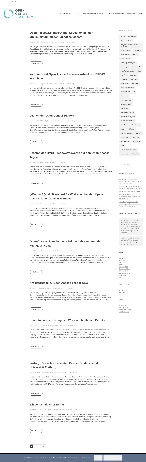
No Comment (59, 42)
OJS (134, 92)
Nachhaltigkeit (125, 92)
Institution (134, 79)
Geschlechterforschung (128, 71)
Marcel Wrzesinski (49, 325)
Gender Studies (136, 67)
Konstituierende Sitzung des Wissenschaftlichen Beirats (67, 320)
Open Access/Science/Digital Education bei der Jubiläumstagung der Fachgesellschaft (130, 181)
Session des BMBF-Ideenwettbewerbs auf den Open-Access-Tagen (130, 197)
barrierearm (132, 36)
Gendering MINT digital (128, 63)
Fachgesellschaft (126, 50)
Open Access (124, 96)
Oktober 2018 (123, 271)
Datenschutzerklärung (112, 458)
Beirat (122, 40)
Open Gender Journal (127, 112)
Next (38, 446)
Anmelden (122, 305)
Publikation (131, 129)
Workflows (135, 154)
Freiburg (134, 54)
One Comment (67, 410)
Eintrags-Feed (123, 308)
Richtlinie (138, 133)
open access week (126, 104)
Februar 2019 (123, 267)
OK (98, 458)
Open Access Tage (126, 100)
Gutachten (124, 75)
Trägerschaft (135, 137)
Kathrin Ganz (47, 42)
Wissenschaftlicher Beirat (47, 404)
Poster (123, 129)
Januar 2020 (123, 258)
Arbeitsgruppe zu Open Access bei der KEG (59, 282)
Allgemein (123, 290)
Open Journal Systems (127, 121)
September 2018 (124, 273)
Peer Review (135, 125)
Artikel (123, 36)
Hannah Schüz (52, 121)
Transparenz (124, 137)
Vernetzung (136, 141)
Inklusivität (124, 79)
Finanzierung (125, 54)
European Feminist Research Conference (129, 45)
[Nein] (144, 458)
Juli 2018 (122, 277)
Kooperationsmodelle (127, 88)
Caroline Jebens (51, 204)
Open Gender (125, 108)
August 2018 (123, 275)
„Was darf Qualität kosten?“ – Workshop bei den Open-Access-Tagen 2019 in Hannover (130, 204)
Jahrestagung (125, 83)
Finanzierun (137, 50)
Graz (139, 71)
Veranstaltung (125, 141)
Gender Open (125, 67)
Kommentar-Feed (125, 310)
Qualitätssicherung (126, 133)
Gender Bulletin (125, 58)
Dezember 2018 (124, 269)
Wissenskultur (125, 154)
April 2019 (122, 265)
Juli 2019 (122, 263)
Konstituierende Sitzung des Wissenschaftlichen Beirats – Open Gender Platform (130, 240)
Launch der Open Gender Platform (52, 115)
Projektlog (70, 42)
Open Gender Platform (128, 117)
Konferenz (135, 83)
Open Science (125, 125)
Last (43, 446)
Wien (122, 146)
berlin (129, 40)
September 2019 (124, 260)
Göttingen (133, 75)
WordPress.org (124, 312)
